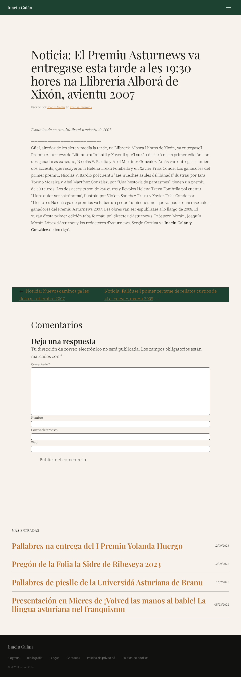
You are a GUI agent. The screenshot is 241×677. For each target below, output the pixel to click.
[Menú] (228, 7)
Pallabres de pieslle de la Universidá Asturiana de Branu (107, 582)
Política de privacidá (101, 658)
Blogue (54, 658)
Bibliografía (34, 658)
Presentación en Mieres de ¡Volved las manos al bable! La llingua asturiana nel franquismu (108, 604)
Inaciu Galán (20, 7)
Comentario (40, 364)
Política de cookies (135, 658)
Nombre (37, 418)
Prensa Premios (81, 107)
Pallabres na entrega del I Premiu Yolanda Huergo (97, 545)
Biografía (14, 658)
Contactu (73, 658)
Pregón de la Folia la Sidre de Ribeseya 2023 (86, 564)
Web (34, 442)
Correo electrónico (44, 430)
